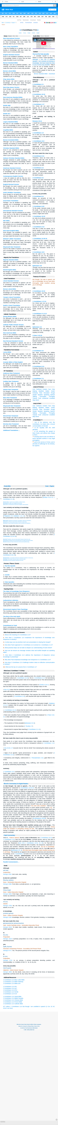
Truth (39, 398)
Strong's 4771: (7, 950)
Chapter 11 (13, 22)
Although (35, 59)
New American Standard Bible (12, 97)
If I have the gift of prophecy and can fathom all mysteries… (17, 523)
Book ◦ (47, 486)
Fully (53, 389)
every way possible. (44, 65)
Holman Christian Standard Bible (13, 158)
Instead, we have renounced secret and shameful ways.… (16, 541)
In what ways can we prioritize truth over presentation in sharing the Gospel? (28, 642)
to (33, 65)
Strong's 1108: (7, 917)
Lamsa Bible (7, 352)
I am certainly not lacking (45, 61)
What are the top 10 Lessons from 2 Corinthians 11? (21, 667)
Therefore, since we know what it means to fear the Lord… (17, 539)
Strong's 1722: (8, 960)
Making (35, 391)
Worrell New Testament (10, 416)
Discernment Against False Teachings (15, 609)
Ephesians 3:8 (37, 265)
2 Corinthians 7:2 (38, 378)
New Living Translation (10, 46)
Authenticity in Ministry (10, 600)
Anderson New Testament (11, 373)
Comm (33, 32)
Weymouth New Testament (11, 247)
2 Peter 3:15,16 (37, 335)
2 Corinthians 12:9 (38, 252)
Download (52, 74)
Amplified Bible (8, 130)
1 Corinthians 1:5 (38, 133)
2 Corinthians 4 (19, 854)
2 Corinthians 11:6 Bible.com (11, 983)
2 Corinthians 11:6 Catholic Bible (13, 1003)
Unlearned (45, 398)
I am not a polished (47, 59)
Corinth (7, 575)
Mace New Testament (10, 397)
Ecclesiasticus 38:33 (39, 818)
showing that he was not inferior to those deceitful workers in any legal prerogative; (44, 438)
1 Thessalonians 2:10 (36, 758)
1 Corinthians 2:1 (38, 84)
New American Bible (9, 333)
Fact (49, 389)
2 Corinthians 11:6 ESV (10, 990)
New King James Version (11, 87)
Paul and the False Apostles (41, 54)
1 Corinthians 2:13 (38, 227)
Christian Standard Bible (11, 148)
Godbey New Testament (11, 381)
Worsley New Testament (11, 424)
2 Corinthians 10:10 (39, 94)
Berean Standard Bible (10, 63)
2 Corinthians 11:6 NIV (10, 986)
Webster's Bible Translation (12, 239)
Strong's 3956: (8, 972)
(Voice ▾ (42, 36)
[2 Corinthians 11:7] (56, 502)
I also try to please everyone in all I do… (13, 560)
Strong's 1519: (8, 939)
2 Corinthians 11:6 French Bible (12, 1002)
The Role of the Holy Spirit (11, 616)
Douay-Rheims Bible (9, 316)
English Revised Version (11, 184)
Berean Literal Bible (9, 71)
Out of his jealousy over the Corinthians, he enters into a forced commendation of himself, (44, 424)
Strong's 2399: (7, 884)
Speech (52, 394)
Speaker (40, 394)
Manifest (41, 391)
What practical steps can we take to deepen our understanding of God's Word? (28, 647)
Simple (35, 394)
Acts (34, 389)
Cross (24, 32)
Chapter (52, 486)
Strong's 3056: (7, 894)
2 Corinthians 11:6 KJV (10, 993)
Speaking (46, 394)
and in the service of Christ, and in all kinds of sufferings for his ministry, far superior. (44, 443)
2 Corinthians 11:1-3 (34, 729)
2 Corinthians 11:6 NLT (10, 988)
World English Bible (9, 270)
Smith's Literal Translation (11, 305)
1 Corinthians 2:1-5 (39, 678)
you (35, 65)
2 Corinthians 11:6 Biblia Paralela (13, 998)
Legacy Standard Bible (10, 122)
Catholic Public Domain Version (13, 324)
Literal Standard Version (11, 281)
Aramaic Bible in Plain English (13, 362)
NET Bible (6, 220)
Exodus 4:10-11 (44, 684)
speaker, (35, 61)
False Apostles (9, 582)
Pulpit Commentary (9, 835)
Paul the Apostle (10, 566)
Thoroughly (42, 396)
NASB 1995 (6, 105)
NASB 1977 (6, 113)
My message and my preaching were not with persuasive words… (18, 540)
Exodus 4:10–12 (48, 497)
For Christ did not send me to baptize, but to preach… (16, 504)
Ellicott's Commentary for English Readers (16, 783)
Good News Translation (10, 200)
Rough (53, 393)
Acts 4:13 (7, 689)
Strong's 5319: (8, 927)
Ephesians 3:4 (37, 327)
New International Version (11, 38)
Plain (40, 393)
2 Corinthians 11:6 (8, 771)
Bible (3, 22)
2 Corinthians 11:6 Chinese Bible (13, 1000)
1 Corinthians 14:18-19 (40, 238)
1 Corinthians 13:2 (38, 141)
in (37, 65)
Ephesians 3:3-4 (30, 723)
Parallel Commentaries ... (11, 862)
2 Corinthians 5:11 (38, 156)
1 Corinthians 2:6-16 (10, 710)
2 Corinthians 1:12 (48, 743)
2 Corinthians (7, 22)
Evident (45, 389)
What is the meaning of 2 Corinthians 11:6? (18, 635)
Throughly (52, 396)
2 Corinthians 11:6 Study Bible (12, 996)
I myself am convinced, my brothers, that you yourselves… (17, 520)
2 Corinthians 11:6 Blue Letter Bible (13, 980)
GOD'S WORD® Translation (12, 192)
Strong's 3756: (8, 905)
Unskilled (52, 398)
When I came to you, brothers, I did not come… (14, 502)
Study (28, 32)
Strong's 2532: (7, 874)
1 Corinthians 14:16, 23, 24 (34, 843)
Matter (47, 391)
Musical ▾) (46, 36)
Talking (35, 396)
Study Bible (7, 486)
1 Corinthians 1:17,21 (39, 301)
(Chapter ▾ (10, 36)
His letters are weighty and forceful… (13, 503)
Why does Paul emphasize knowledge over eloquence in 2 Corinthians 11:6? (28, 659)
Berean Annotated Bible (11, 140)
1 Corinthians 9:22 (38, 206)
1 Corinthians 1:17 (38, 104)
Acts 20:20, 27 (8, 748)
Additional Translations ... (11, 430)
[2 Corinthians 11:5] (2, 502)
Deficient (39, 389)
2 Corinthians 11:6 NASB (10, 992)
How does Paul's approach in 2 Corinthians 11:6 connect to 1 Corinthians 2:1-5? (29, 645)
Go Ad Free (3, 1121)
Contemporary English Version (13, 176)
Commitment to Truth (10, 625)
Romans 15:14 (37, 121)
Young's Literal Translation (11, 297)
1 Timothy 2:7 (28, 726)
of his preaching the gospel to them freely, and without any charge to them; (44, 433)
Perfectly (35, 393)
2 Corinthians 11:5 (19, 696)
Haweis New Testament (10, 389)
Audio (20, 32)
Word (37, 400)
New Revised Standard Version (13, 341)
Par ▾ (14, 36)
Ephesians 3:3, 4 (16, 850)
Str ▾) (16, 36)
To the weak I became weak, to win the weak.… (15, 559)
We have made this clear (47, 63)
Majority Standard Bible (10, 260)
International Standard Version (13, 210)
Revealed (46, 393)
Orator (53, 391)
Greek (37, 32)
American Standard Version (12, 168)
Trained (35, 398)
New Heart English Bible (11, 230)
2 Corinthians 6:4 (38, 196)
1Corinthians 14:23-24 (27, 788)
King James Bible (8, 79)
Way (34, 400)
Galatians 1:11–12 (19, 516)
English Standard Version (11, 54)
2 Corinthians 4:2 (38, 178)
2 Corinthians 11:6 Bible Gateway (13, 981)
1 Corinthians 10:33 (39, 216)
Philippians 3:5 (8, 516)
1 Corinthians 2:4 (38, 168)
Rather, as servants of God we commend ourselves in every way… (18, 557)
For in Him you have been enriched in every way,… (15, 521)
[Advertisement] (29, 474)
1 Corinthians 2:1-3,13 (40, 313)
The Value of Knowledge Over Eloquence (16, 591)
